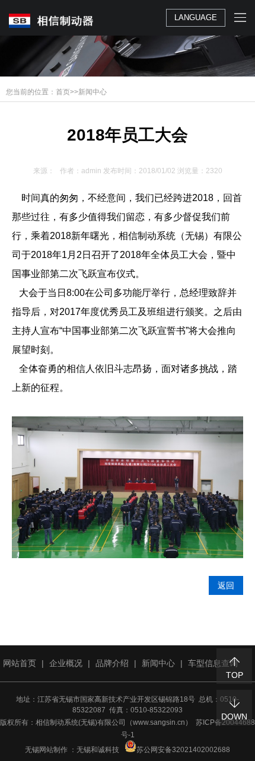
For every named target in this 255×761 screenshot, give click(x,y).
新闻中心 (92, 92)
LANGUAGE (195, 17)
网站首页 (19, 663)
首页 (63, 92)
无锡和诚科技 (97, 750)
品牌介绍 (112, 663)
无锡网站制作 (46, 750)
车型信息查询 (213, 663)
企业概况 (65, 663)
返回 (226, 585)
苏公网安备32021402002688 (183, 750)
